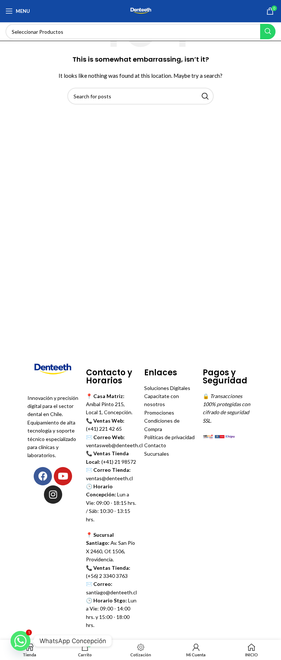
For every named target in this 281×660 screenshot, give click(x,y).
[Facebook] (43, 476)
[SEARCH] (268, 31)
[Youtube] (63, 476)
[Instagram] (53, 494)
